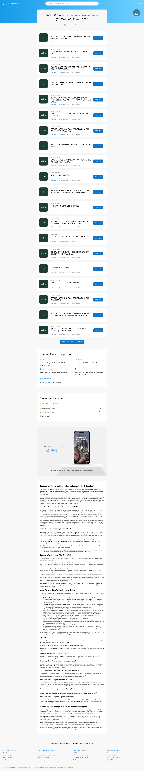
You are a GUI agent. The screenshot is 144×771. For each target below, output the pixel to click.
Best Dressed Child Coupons (46, 750)
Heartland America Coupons (11, 753)
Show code (98, 38)
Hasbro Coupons (112, 753)
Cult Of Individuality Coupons (81, 755)
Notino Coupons (8, 755)
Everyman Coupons (113, 750)
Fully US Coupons (112, 760)
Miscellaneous (66, 28)
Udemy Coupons (112, 755)
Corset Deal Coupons (79, 750)
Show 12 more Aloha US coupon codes (72, 341)
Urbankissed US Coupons (80, 757)
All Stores (138, 3)
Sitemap (70, 767)
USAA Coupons (77, 753)
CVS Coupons (7, 757)
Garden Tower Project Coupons (47, 755)
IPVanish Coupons (43, 757)
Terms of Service (44, 767)
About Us (36, 767)
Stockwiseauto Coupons (80, 760)
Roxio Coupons (42, 760)
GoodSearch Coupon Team (76, 25)
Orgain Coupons (43, 753)
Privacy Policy (52, 767)
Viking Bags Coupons (9, 750)
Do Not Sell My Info (62, 767)
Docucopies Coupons (113, 757)
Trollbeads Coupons (9, 760)
